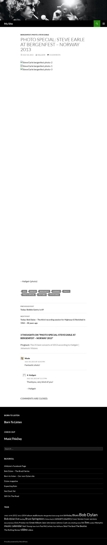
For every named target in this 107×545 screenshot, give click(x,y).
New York (35, 526)
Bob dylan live (11, 518)
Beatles (40, 515)
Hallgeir (41, 55)
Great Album (35, 522)
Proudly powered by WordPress (15, 542)
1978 (10, 516)
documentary (9, 523)
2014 (24, 515)
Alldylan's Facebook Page (15, 466)
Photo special (29, 295)
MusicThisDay (13, 438)
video (24, 529)
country (67, 518)
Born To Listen (13, 422)
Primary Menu (103, 23)
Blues (75, 515)
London (91, 523)
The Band (72, 526)
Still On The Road (11, 496)
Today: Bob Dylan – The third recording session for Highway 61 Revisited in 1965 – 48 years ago (52, 319)
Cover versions (90, 519)
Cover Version (77, 519)
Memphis (99, 522)
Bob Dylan (88, 514)
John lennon (51, 523)
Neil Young (27, 526)
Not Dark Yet (9, 491)
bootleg (22, 519)
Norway (56, 291)
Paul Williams (58, 526)
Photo (35, 35)
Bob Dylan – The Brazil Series (16, 471)
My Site (8, 23)
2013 (24, 291)
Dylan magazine (11, 481)
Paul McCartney (46, 526)
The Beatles (81, 526)
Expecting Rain (10, 486)
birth (61, 515)
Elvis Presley (19, 522)
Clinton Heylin (49, 519)
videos (30, 530)
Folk (27, 523)
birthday (68, 515)
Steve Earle (43, 35)
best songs (56, 515)
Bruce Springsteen (34, 518)
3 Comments (54, 55)
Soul (65, 526)
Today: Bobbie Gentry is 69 (32, 308)
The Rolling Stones (12, 530)
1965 (6, 516)
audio (35, 515)
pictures (42, 295)
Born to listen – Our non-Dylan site (19, 476)
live (87, 522)
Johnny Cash (61, 522)
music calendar (13, 525)
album (29, 515)
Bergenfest (25, 35)
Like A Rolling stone (74, 523)
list (82, 522)
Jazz (44, 522)
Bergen (33, 291)
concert (59, 518)
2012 (15, 516)
